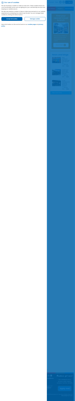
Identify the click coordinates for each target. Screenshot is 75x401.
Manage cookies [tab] (35, 19)
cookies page (32, 24)
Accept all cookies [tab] (11, 19)
